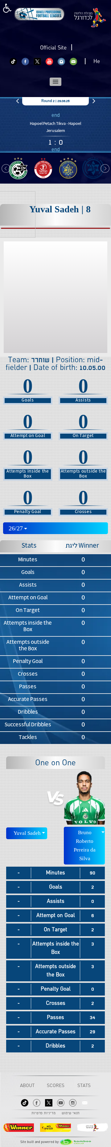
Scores (55, 1086)
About (27, 1086)
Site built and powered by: (40, 1142)
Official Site (53, 48)
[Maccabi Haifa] (18, 168)
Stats (84, 1086)
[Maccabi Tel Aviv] (68, 168)
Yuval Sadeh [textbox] (27, 833)
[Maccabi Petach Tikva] (92, 168)
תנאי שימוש (71, 1113)
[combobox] (55, 528)
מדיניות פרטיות (43, 1113)
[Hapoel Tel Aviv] (43, 168)
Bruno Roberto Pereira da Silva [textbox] (85, 845)
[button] (55, 82)
